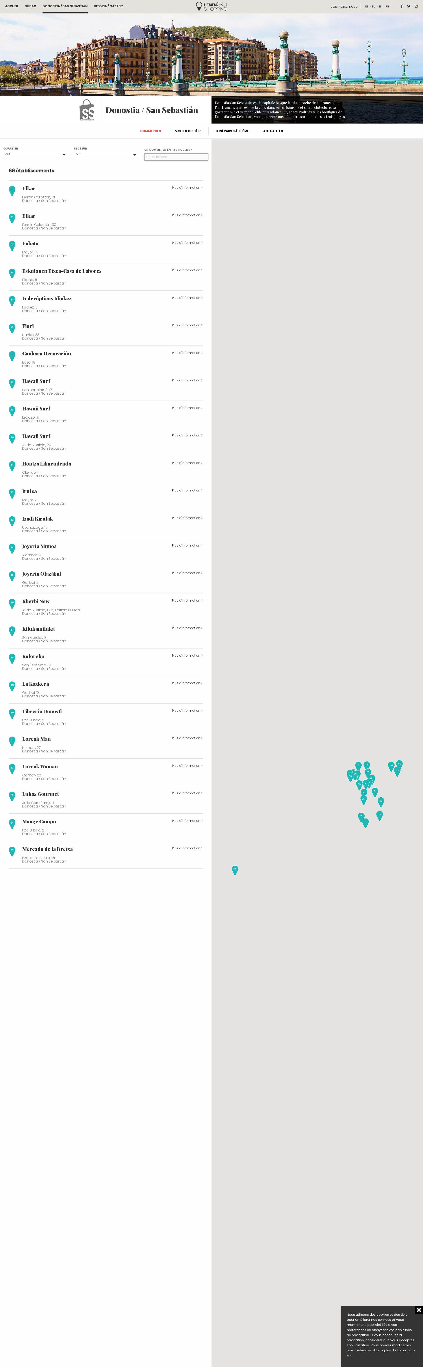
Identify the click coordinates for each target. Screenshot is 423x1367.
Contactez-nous (343, 6)
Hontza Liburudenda (46, 463)
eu (373, 6)
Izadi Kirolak (37, 518)
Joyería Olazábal (41, 573)
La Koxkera (35, 683)
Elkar (28, 188)
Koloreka (33, 656)
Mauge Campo (39, 821)
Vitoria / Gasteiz (108, 6)
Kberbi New (36, 601)
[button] (366, 785)
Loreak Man (36, 738)
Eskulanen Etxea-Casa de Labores (62, 271)
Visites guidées (188, 131)
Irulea (29, 491)
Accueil (12, 6)
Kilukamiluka (38, 628)
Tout (7, 154)
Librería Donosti (42, 711)
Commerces (150, 131)
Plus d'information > (187, 187)
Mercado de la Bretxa (47, 849)
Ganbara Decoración (46, 353)
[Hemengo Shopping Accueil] (211, 5)
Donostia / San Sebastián (65, 6)
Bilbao (30, 6)
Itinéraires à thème (232, 131)
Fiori (28, 326)
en (380, 6)
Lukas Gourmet (40, 794)
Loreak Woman (40, 766)
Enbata (30, 243)
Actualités (273, 131)
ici (349, 1355)
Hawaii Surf (36, 381)
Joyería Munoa (39, 546)
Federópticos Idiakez (46, 298)
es (367, 6)
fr (387, 6)
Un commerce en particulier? (168, 150)
